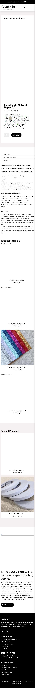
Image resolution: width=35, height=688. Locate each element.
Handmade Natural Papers (12, 114)
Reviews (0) (6, 160)
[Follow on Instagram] (6, 631)
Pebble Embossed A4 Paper (17, 367)
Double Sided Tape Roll (16, 514)
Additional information (9, 157)
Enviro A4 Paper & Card (16, 280)
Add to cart (16, 135)
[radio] (6, 118)
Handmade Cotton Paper (16, 323)
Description (6, 154)
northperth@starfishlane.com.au (10, 639)
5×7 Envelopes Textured (16, 470)
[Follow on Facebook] (2, 631)
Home (6, 18)
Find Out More (6, 605)
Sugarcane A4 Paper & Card (17, 411)
